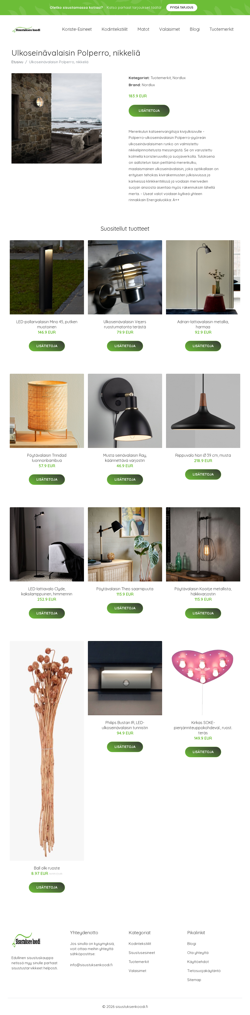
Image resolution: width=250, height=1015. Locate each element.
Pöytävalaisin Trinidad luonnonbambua (46, 458)
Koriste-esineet (77, 29)
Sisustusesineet (142, 952)
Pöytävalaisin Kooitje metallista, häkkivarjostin (203, 591)
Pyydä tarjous (181, 7)
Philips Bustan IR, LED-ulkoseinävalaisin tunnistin (125, 725)
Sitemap (194, 979)
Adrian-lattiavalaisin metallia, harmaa (203, 324)
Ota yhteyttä (197, 952)
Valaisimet (169, 29)
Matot (143, 29)
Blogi (195, 29)
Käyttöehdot (198, 961)
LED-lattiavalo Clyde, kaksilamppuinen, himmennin (46, 591)
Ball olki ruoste (47, 868)
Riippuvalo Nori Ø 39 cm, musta (203, 455)
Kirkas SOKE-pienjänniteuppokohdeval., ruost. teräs (203, 727)
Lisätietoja (149, 110)
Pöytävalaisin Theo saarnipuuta (124, 588)
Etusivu (17, 62)
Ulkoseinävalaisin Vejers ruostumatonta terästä (125, 324)
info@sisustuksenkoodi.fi (91, 965)
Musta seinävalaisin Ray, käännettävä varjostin (125, 458)
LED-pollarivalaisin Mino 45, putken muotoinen (46, 324)
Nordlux (179, 77)
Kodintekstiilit (115, 29)
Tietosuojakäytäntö (204, 970)
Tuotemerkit (221, 29)
